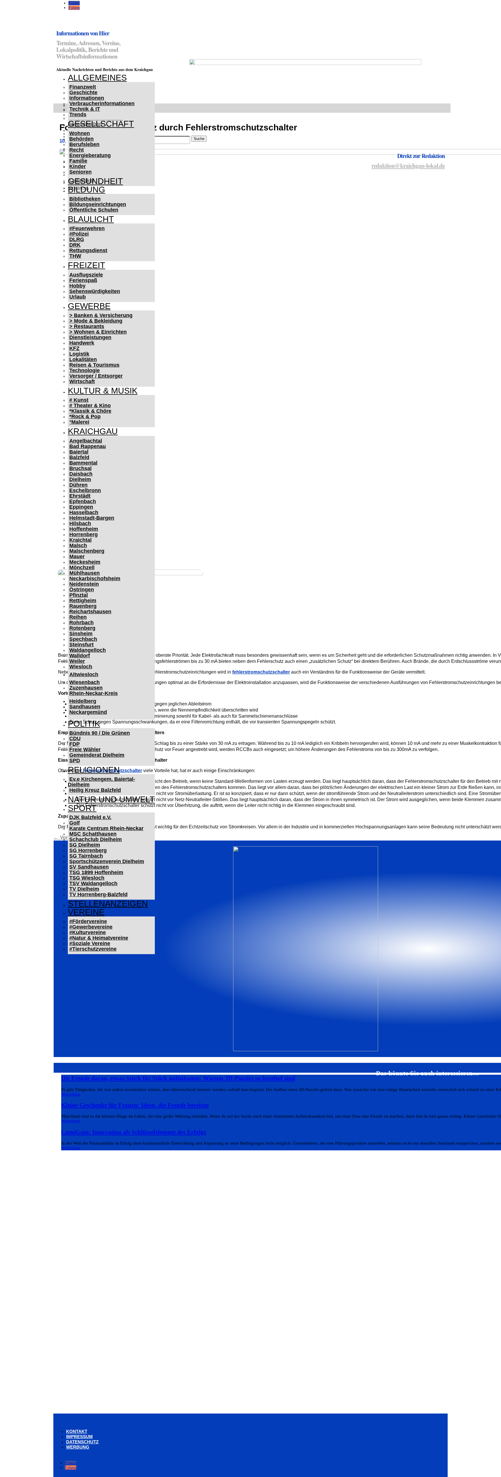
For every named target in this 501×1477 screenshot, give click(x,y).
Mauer (77, 556)
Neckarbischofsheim (94, 578)
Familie (78, 161)
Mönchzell (82, 567)
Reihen (78, 617)
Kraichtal (80, 540)
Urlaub (77, 297)
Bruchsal (80, 468)
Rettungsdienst (88, 250)
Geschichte (83, 92)
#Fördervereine (88, 921)
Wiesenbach (84, 682)
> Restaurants (86, 326)
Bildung (86, 189)
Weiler (77, 661)
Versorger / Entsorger (96, 376)
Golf (74, 823)
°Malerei (79, 422)
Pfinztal (78, 595)
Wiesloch (80, 667)
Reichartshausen (90, 611)
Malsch (78, 545)
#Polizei (79, 234)
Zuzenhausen (86, 688)
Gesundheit (95, 181)
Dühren (78, 485)
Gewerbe (89, 306)
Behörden (81, 139)
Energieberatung (90, 155)
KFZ (74, 348)
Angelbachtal (85, 441)
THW (75, 256)
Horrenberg (83, 534)
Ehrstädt (79, 496)
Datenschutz (82, 1441)
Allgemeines (97, 77)
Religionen (94, 769)
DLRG (76, 239)
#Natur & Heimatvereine (98, 938)
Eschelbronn (85, 490)
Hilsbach (80, 523)
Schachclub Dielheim (95, 839)
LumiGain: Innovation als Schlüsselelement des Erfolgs (133, 1132)
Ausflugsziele (86, 275)
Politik (84, 723)
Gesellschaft (101, 123)
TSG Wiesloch (86, 878)
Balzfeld (79, 457)
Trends (77, 114)
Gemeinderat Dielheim (96, 755)
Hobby (77, 286)
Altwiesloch (83, 674)
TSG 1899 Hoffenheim (96, 872)
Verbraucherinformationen (102, 103)
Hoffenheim (83, 529)
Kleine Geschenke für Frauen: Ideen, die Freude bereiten (135, 1105)
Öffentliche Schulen (93, 210)
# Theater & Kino (90, 405)
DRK (75, 245)
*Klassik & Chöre (90, 411)
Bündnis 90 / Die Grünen (99, 733)
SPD (74, 760)
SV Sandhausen (89, 867)
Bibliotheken (85, 199)
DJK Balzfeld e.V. (90, 817)
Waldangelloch (87, 650)
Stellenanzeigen (108, 903)
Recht (76, 150)
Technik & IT (84, 109)
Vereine (86, 912)
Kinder (77, 166)
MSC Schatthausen (93, 834)
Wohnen (79, 133)
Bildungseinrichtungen (97, 204)
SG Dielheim (84, 845)
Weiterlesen (70, 1094)
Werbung (77, 1447)
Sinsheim (80, 633)
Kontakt (76, 1431)
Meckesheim (84, 562)
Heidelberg (82, 701)
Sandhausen (84, 707)
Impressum (79, 1436)
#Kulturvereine (87, 932)
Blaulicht (91, 219)
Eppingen (81, 507)
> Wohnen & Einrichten (98, 332)
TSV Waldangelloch (93, 883)
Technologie (84, 370)
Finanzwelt (82, 87)
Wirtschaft (82, 381)
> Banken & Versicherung (100, 315)
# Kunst (78, 400)
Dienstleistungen (90, 337)
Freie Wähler (85, 749)
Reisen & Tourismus (94, 365)
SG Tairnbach (86, 856)
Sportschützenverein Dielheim (106, 861)
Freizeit (86, 265)
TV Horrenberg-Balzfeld (98, 894)
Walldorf (79, 656)
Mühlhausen (84, 573)
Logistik (79, 354)
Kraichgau (93, 431)
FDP (74, 744)
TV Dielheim (84, 889)
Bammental (83, 463)
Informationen (86, 98)
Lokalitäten (83, 359)
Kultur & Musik (102, 390)
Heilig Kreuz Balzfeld (95, 790)
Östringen (81, 589)
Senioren (80, 172)
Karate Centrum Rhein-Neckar (106, 828)
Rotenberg (82, 628)
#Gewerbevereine (90, 927)
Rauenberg (83, 606)
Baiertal (78, 452)
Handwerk (81, 343)
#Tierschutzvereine (93, 949)
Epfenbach (82, 501)
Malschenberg (86, 551)
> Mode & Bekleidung (95, 321)
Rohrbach (81, 622)
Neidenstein (84, 584)
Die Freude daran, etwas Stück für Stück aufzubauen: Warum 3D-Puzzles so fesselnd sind (178, 1078)
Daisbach (80, 474)
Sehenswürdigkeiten (94, 291)
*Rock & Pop (85, 416)
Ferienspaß (83, 280)
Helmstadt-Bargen (91, 518)
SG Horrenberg (88, 850)
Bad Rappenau (87, 446)
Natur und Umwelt (111, 799)
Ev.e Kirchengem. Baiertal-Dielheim (101, 781)
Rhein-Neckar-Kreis (93, 693)
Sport (82, 808)
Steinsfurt (81, 644)
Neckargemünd (88, 712)
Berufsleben (84, 144)
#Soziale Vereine (89, 943)
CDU (75, 738)
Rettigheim (82, 600)
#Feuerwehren (87, 228)
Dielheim (80, 479)
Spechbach (83, 639)
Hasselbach (83, 512)
